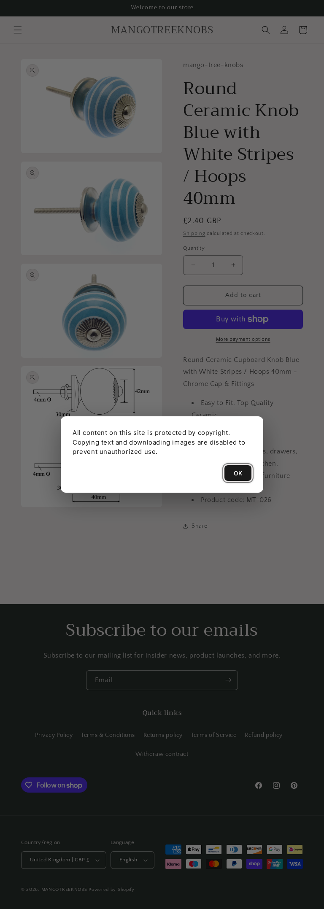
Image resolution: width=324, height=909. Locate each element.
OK (238, 473)
